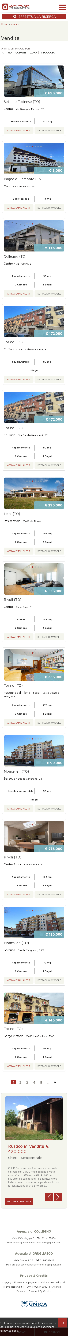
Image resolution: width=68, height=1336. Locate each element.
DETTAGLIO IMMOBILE (49, 130)
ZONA (33, 52)
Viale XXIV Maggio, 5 (23, 1238)
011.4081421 (47, 1260)
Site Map (56, 1286)
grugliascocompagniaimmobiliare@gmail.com (37, 1264)
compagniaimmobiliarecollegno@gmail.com (37, 1242)
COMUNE (21, 52)
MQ (10, 52)
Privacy (21, 1290)
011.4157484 (48, 1238)
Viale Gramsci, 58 (23, 1260)
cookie (9, 1326)
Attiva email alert (18, 130)
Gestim (47, 1290)
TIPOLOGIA (48, 52)
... (48, 1082)
